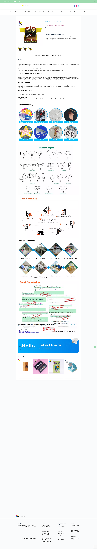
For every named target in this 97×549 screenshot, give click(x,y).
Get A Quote (70, 5)
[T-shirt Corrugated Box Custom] (71, 366)
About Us (40, 5)
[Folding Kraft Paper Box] (25, 366)
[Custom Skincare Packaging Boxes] (40, 366)
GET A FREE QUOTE (58, 55)
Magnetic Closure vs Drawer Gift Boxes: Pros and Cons (46, 538)
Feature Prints (17, 11)
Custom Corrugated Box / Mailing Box (56, 43)
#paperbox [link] (54, 38)
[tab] (37, 55)
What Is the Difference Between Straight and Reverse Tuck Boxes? (46, 526)
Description (37, 55)
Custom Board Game (46, 11)
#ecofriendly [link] (58, 38)
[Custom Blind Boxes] (56, 366)
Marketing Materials (73, 11)
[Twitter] (78, 6)
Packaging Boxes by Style (26, 11)
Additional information (45, 55)
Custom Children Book (64, 11)
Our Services (46, 5)
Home (36, 5)
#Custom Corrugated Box (69, 38)
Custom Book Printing (55, 11)
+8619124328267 (33, 533)
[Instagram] (76, 6)
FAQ (53, 55)
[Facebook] (74, 6)
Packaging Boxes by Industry (36, 11)
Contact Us (60, 5)
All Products (11, 11)
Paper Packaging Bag (82, 11)
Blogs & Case (53, 5)
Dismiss (94, 1)
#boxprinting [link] (62, 38)
